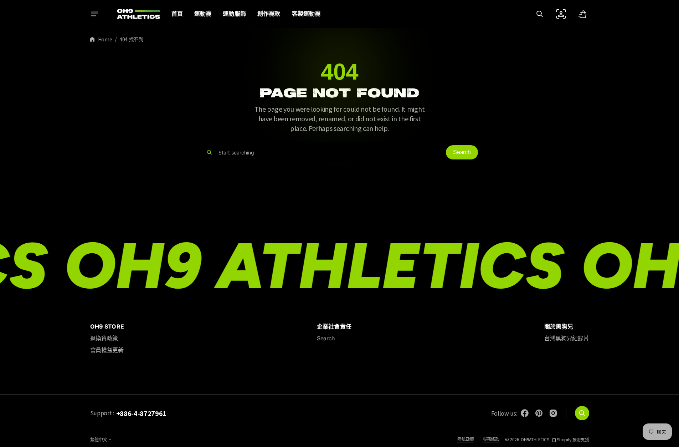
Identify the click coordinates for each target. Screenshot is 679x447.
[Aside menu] (94, 14)
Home (105, 39)
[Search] (209, 152)
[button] (539, 14)
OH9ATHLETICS (535, 439)
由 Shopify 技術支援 (570, 439)
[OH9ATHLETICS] (134, 14)
